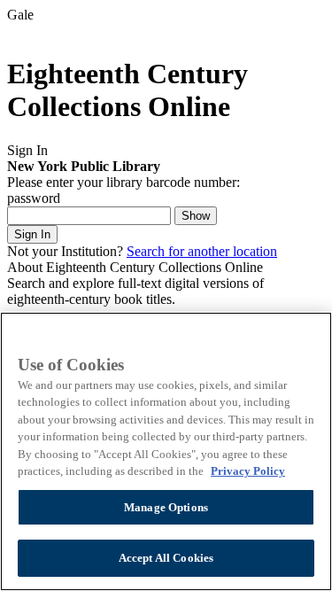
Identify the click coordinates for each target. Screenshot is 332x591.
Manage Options (166, 507)
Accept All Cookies (166, 557)
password (33, 198)
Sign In (32, 234)
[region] (166, 451)
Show (195, 215)
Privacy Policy (248, 471)
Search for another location (202, 251)
